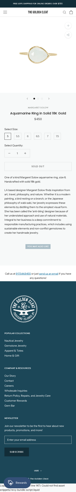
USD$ (36, 470)
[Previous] (27, 98)
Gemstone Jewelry (15, 345)
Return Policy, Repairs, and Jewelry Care (27, 395)
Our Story (10, 375)
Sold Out (38, 166)
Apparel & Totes (13, 350)
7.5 (57, 136)
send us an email (48, 273)
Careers (9, 385)
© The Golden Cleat (38, 478)
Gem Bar (9, 405)
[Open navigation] (5, 12)
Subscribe (17, 451)
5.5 (17, 136)
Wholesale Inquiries (15, 390)
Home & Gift (11, 355)
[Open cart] (71, 12)
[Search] (64, 12)
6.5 (37, 136)
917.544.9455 (23, 273)
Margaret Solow (38, 107)
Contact (9, 380)
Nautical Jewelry (13, 340)
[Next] (48, 98)
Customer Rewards (15, 400)
